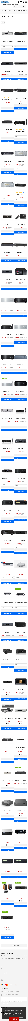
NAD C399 (7, 279)
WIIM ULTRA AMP (7, 839)
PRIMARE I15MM (7, 161)
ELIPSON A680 (7, 252)
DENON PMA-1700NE (7, 448)
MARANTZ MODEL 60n (7, 689)
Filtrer (3, 22)
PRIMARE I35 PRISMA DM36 (21, 602)
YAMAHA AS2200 (20, 161)
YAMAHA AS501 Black (7, 364)
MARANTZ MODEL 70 (20, 895)
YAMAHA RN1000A (21, 478)
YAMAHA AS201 (7, 334)
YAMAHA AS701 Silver (7, 307)
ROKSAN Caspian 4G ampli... (7, 780)
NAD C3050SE (21, 510)
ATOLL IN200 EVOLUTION (20, 718)
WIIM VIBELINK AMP (20, 810)
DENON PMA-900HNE (20, 418)
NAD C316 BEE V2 (21, 41)
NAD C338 (20, 71)
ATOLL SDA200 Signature (7, 41)
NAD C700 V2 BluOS (20, 279)
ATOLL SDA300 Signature (7, 478)
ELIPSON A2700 (20, 364)
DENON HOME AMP (7, 659)
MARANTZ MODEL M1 (20, 632)
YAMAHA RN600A (7, 540)
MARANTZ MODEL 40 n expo (7, 925)
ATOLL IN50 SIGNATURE (21, 98)
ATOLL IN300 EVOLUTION (7, 718)
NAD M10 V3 (20, 689)
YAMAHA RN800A (7, 510)
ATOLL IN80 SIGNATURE (7, 129)
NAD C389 (20, 448)
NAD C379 (7, 632)
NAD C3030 (7, 869)
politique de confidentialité (10, 1014)
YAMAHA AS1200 (7, 192)
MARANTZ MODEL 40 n (7, 418)
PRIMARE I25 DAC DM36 (7, 602)
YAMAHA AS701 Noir (20, 307)
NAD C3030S (20, 869)
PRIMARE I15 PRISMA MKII (7, 572)
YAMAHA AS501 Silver (20, 334)
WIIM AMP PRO (7, 810)
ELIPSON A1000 (20, 252)
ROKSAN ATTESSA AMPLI (20, 780)
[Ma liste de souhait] (21, 2)
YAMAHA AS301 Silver (7, 391)
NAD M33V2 (7, 224)
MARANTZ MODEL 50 (20, 540)
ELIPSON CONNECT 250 (21, 224)
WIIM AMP (20, 572)
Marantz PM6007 (20, 194)
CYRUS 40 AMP (20, 839)
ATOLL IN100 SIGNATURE (7, 99)
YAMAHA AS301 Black (20, 391)
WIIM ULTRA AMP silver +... (7, 895)
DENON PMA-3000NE (20, 659)
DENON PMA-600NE (20, 131)
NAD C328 (7, 71)
